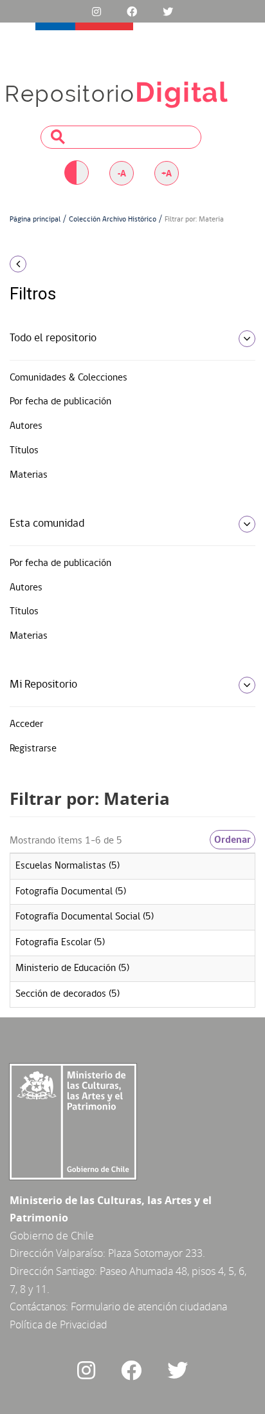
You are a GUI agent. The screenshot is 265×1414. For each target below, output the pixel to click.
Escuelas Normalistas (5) (67, 866)
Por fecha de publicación (60, 402)
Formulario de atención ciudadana (149, 1306)
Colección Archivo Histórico (112, 219)
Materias (29, 475)
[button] (44, 264)
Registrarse (33, 749)
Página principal (35, 219)
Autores (26, 426)
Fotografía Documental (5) (70, 892)
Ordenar (232, 840)
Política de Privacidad (58, 1324)
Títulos (24, 451)
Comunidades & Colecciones (68, 378)
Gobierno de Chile (52, 1236)
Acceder (26, 724)
